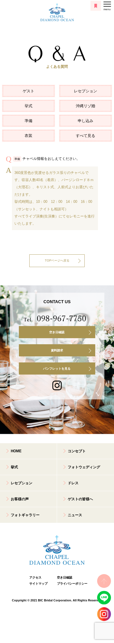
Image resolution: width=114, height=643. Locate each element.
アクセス (35, 577)
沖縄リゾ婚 (85, 106)
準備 (28, 121)
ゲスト (28, 91)
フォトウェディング (84, 467)
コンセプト (77, 451)
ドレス (73, 483)
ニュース (75, 515)
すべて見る (85, 135)
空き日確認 (56, 332)
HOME (16, 451)
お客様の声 (20, 499)
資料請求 (57, 350)
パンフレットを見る (57, 368)
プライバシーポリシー (71, 583)
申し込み (85, 121)
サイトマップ (38, 583)
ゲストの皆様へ (80, 499)
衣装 (28, 135)
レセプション (85, 91)
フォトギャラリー (25, 515)
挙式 (28, 106)
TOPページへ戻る (57, 260)
